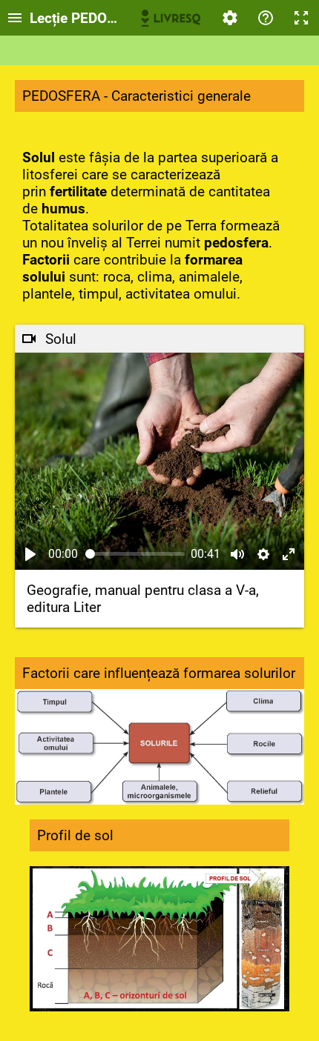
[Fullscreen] (301, 18)
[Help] (265, 18)
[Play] (30, 554)
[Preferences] (230, 18)
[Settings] (263, 554)
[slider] (135, 554)
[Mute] (237, 554)
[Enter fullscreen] (288, 554)
